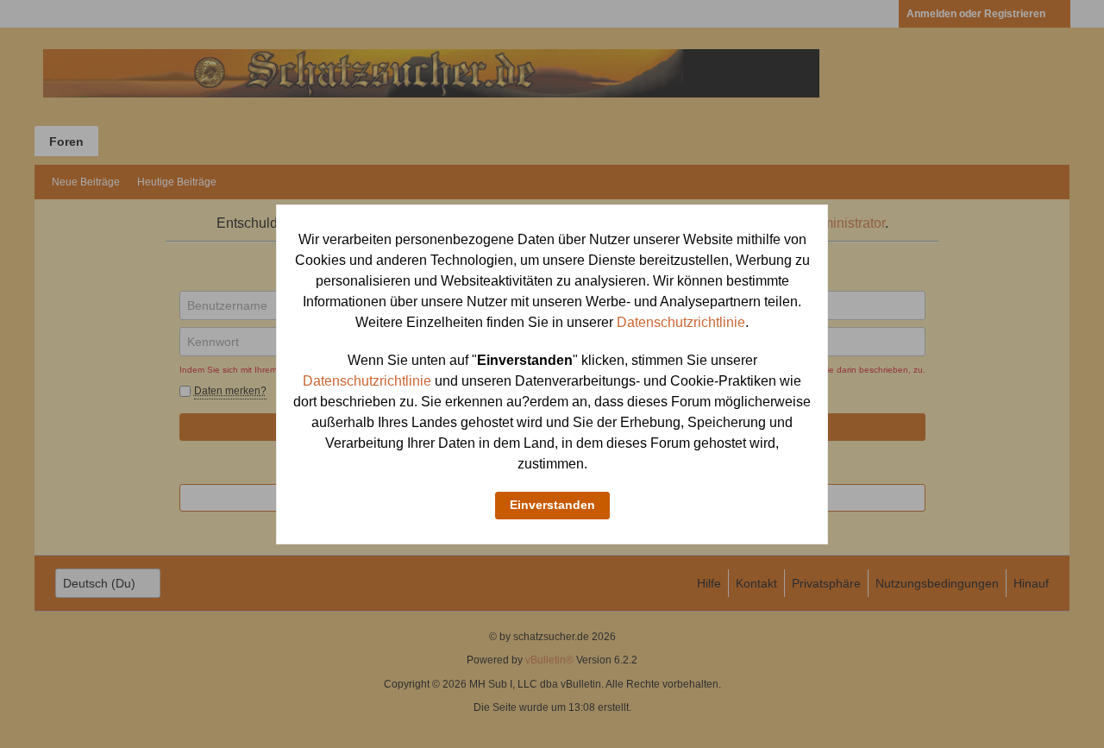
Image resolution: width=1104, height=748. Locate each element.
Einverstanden (552, 505)
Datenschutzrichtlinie (681, 322)
